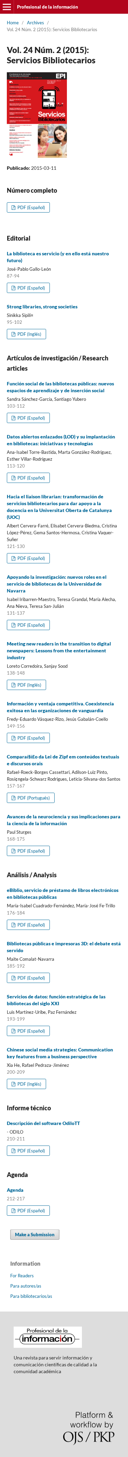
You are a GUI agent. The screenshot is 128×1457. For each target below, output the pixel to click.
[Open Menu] (7, 7)
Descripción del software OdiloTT (43, 1123)
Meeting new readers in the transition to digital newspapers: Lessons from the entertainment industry (59, 650)
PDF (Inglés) (28, 334)
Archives (35, 22)
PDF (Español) (30, 207)
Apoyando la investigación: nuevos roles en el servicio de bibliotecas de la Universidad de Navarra (56, 583)
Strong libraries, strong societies (42, 306)
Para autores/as (25, 1286)
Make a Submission (35, 1234)
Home (13, 22)
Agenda (15, 1190)
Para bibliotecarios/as (31, 1296)
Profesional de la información (47, 7)
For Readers (22, 1275)
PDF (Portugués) (33, 798)
